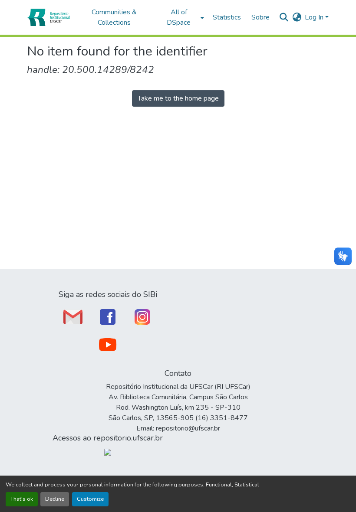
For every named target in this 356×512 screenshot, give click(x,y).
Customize (90, 499)
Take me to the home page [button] (178, 98)
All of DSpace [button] (179, 17)
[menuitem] (181, 17)
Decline (54, 499)
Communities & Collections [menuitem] (114, 17)
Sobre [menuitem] (260, 17)
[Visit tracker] (107, 452)
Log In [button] (315, 17)
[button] (48, 17)
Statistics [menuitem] (227, 17)
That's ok (21, 499)
